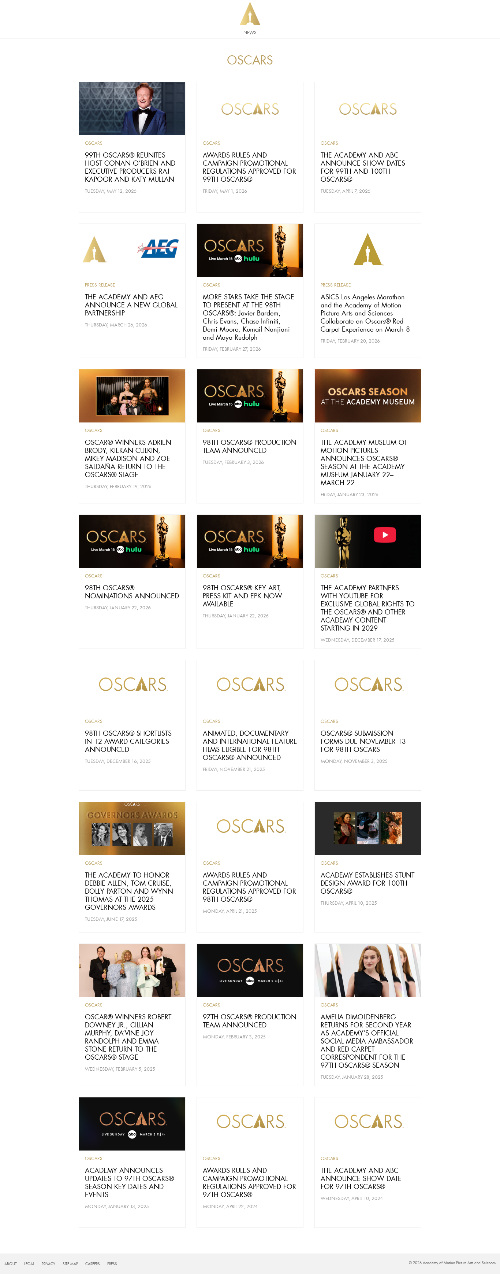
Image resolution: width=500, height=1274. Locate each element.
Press (112, 1264)
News (250, 32)
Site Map (70, 1264)
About (10, 1264)
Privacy (48, 1264)
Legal (29, 1264)
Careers (92, 1264)
